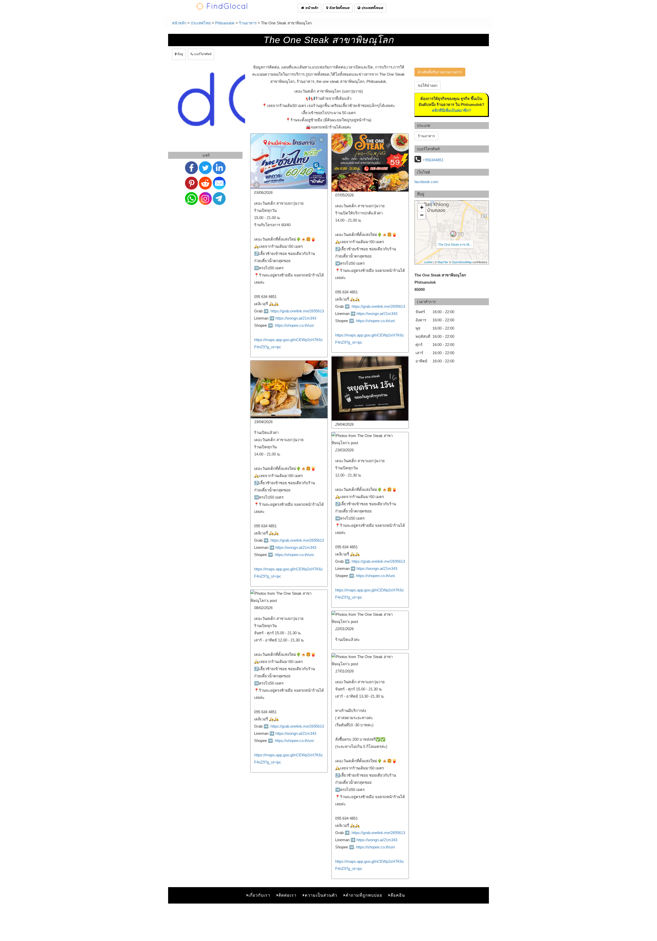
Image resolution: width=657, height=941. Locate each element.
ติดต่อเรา (287, 895)
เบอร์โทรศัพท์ (202, 54)
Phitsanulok (225, 23)
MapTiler (443, 262)
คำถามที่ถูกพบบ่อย (363, 895)
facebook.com (426, 182)
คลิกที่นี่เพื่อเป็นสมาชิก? (451, 110)
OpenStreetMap (462, 262)
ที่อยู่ (180, 54)
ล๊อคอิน (397, 895)
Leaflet (428, 262)
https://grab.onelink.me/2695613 (297, 311)
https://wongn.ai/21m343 (295, 318)
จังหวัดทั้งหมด (338, 8)
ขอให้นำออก (427, 85)
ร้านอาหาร (248, 23)
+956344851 (433, 160)
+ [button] (421, 207)
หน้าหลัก (311, 8)
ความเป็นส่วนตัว (321, 895)
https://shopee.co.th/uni (294, 325)
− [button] (421, 215)
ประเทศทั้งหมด (371, 8)
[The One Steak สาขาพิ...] (453, 234)
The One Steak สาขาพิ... (454, 244)
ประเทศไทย (201, 23)
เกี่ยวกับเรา (259, 895)
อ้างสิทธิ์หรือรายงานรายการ (440, 72)
